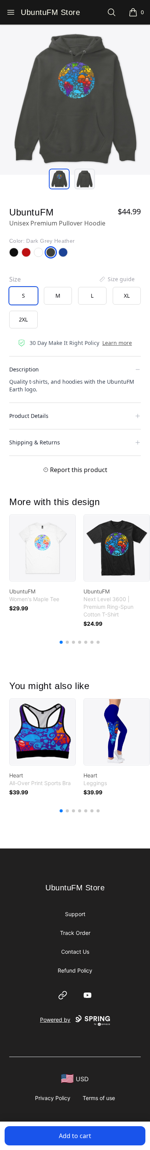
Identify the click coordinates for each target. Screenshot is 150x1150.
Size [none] (15, 279)
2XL (23, 319)
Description (24, 369)
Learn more (117, 342)
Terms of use (99, 1098)
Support (75, 914)
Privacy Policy (52, 1098)
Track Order (75, 933)
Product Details (28, 415)
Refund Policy (75, 970)
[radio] (23, 296)
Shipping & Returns (34, 442)
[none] (116, 279)
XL (127, 295)
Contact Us (75, 951)
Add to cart (75, 1136)
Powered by (55, 1019)
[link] (42, 548)
